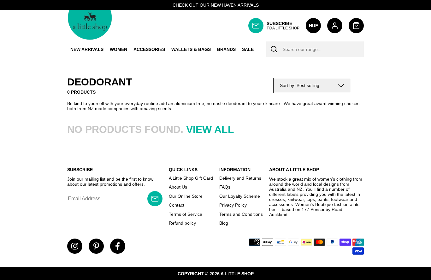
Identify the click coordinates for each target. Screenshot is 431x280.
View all (210, 129)
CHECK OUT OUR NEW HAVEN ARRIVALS (216, 5)
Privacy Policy (233, 205)
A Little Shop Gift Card (191, 178)
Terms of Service (185, 214)
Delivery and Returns (240, 178)
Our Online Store (186, 196)
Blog (223, 223)
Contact (176, 205)
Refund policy (182, 223)
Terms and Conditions (241, 214)
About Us (178, 187)
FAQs (224, 187)
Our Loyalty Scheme (239, 196)
